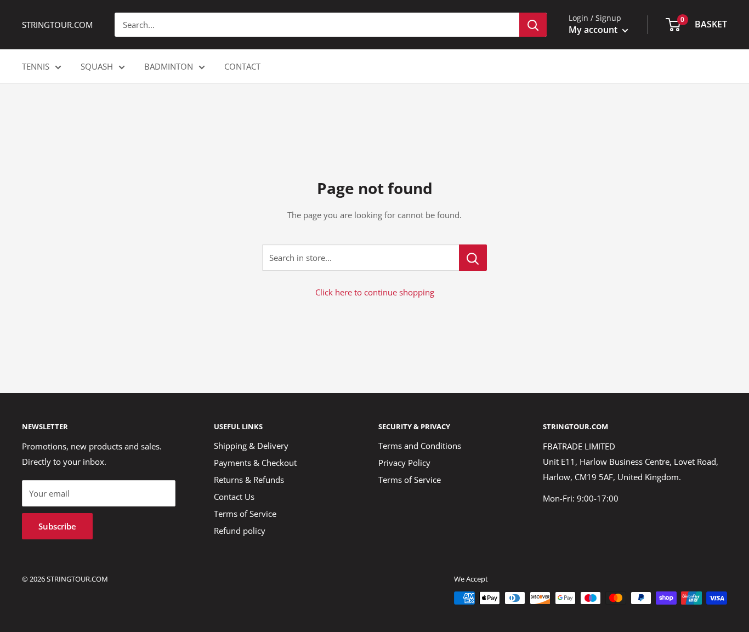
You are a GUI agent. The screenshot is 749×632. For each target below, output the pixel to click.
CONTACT (242, 66)
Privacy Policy (404, 462)
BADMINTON (168, 66)
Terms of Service (245, 513)
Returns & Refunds (249, 479)
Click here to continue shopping (374, 292)
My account (594, 30)
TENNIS (35, 66)
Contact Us (234, 496)
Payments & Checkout (255, 462)
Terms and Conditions (419, 445)
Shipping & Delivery (251, 445)
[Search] (533, 25)
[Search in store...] (473, 257)
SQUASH (97, 66)
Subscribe (57, 526)
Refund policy (239, 530)
